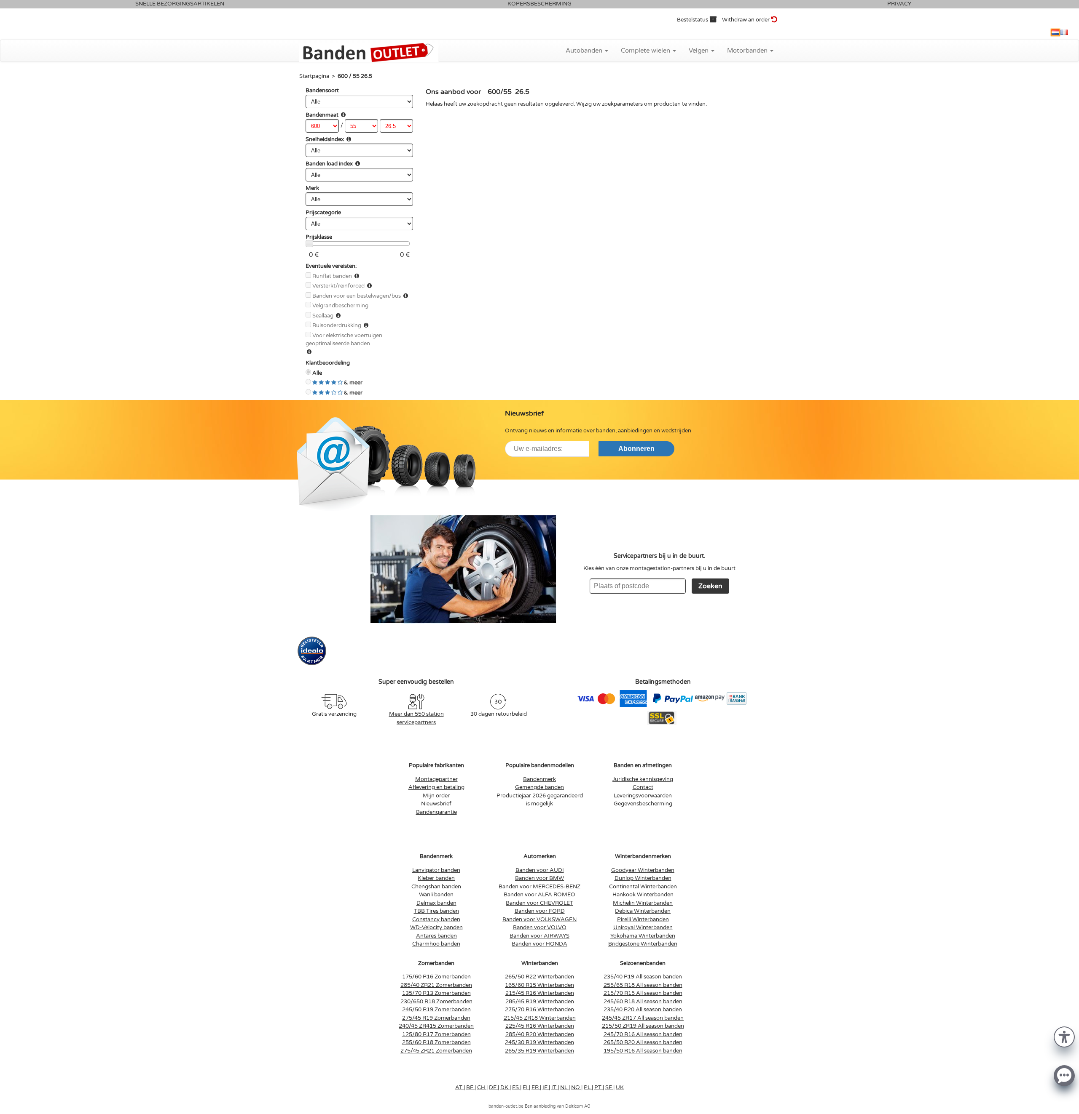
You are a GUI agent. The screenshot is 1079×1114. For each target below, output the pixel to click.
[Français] (1064, 32)
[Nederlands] (1055, 32)
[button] (1064, 1036)
